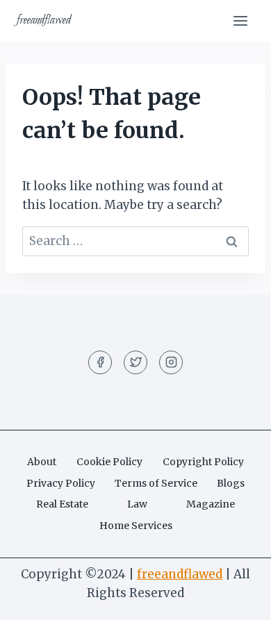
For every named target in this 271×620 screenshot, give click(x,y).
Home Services (135, 525)
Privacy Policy (60, 483)
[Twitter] (135, 362)
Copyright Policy (203, 461)
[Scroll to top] (236, 599)
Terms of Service (156, 483)
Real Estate (62, 504)
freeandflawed (179, 574)
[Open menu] (240, 20)
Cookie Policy (109, 461)
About (41, 461)
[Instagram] (171, 362)
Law (137, 504)
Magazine (210, 504)
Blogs (231, 483)
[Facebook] (100, 362)
